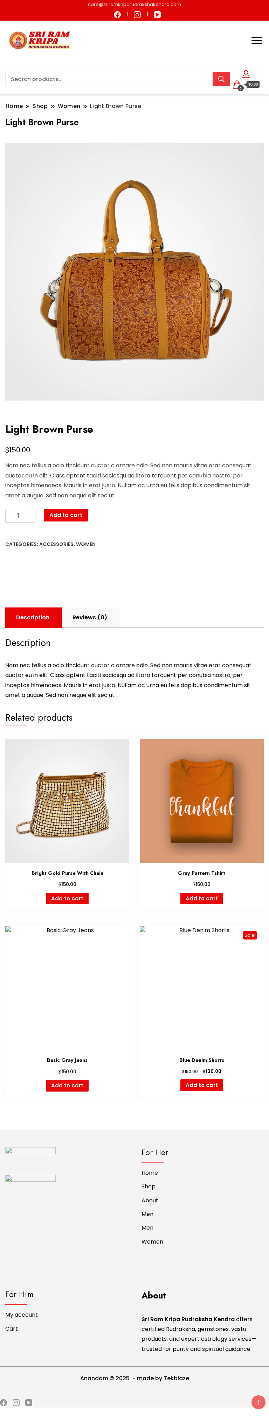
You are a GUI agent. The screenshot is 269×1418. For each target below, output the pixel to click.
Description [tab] (32, 617)
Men (147, 1214)
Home (150, 1173)
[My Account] (246, 73)
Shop (149, 1186)
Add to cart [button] (67, 898)
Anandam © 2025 (105, 1378)
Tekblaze (176, 1378)
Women (86, 544)
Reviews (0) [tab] (90, 617)
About (150, 1200)
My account (21, 1315)
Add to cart (65, 515)
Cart (11, 1329)
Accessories (56, 544)
